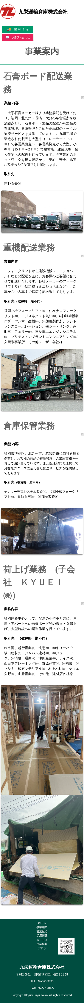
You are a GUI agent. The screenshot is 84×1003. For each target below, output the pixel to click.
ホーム (42, 923)
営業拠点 (42, 931)
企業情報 (42, 944)
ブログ (42, 948)
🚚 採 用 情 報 (17, 29)
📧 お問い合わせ (17, 37)
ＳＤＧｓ (42, 940)
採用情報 (42, 935)
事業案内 (42, 927)
